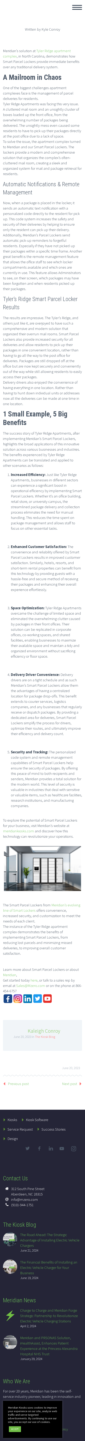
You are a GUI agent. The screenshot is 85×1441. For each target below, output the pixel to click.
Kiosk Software (37, 1119)
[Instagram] (74, 1149)
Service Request (20, 1129)
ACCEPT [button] (15, 1429)
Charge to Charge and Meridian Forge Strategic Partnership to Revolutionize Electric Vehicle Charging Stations (49, 1315)
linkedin (51, 1148)
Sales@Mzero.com (30, 985)
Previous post (18, 1083)
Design (13, 1138)
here (34, 980)
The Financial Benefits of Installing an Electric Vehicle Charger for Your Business (48, 1267)
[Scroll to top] (79, 1436)
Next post (69, 1083)
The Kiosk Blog (45, 1036)
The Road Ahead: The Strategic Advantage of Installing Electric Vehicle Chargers (49, 1240)
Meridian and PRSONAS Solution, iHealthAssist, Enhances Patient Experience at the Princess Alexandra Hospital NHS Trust (48, 1345)
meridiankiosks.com (18, 831)
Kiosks (12, 1119)
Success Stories (54, 1129)
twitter (27, 1148)
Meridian (9, 974)
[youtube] (62, 1152)
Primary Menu (77, 7)
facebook (39, 1148)
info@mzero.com (24, 1199)
